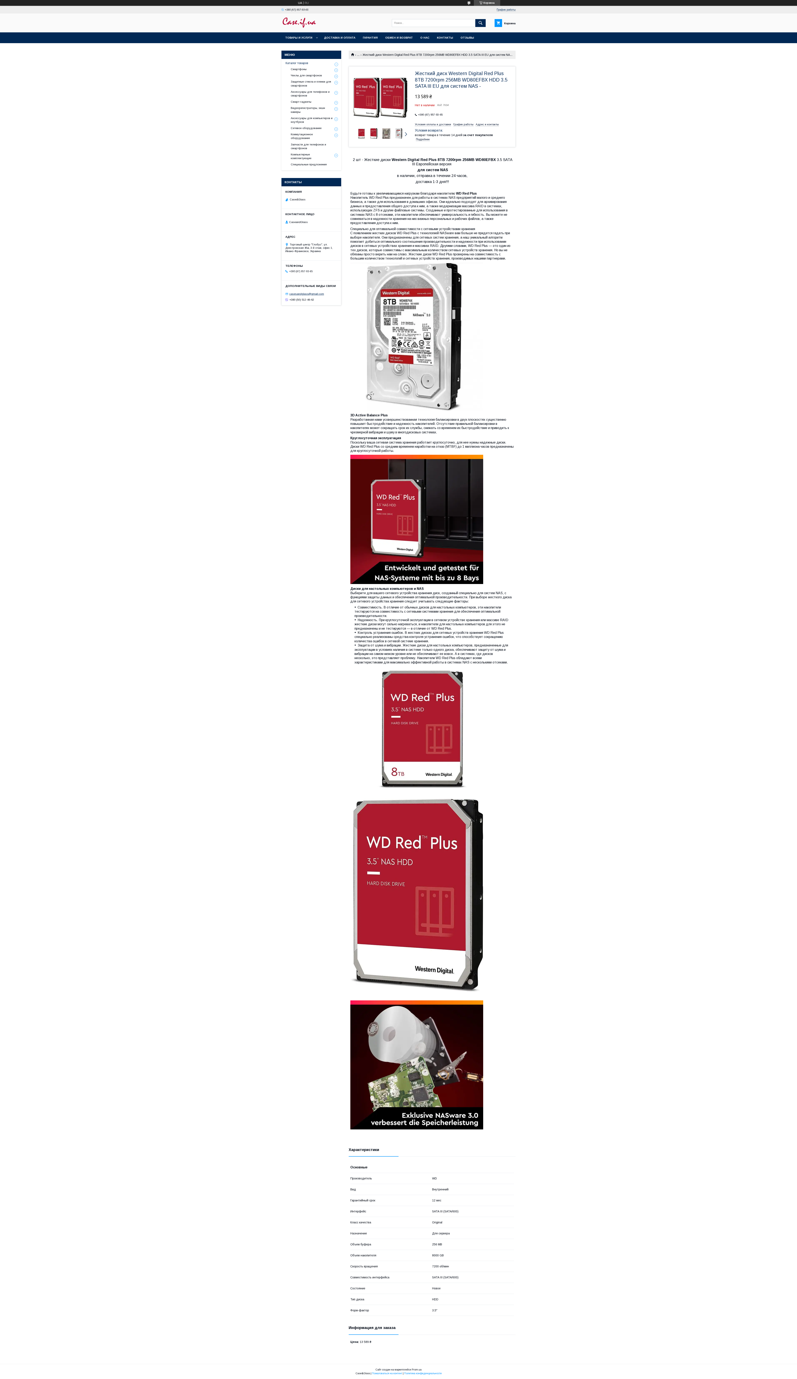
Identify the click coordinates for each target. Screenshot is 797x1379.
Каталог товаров (297, 63)
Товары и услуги (298, 37)
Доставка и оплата (339, 37)
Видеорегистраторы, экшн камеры (308, 109)
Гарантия (370, 37)
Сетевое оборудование (306, 128)
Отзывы (467, 37)
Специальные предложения (309, 164)
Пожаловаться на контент (387, 1373)
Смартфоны (299, 69)
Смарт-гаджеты (301, 101)
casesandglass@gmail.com (306, 293)
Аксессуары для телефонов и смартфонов (310, 93)
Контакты (445, 37)
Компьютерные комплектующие (301, 156)
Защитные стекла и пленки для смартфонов (311, 83)
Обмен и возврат (399, 37)
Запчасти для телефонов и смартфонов (308, 146)
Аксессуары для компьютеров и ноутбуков (311, 120)
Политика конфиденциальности (423, 1373)
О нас (424, 37)
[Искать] (480, 23)
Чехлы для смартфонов (306, 75)
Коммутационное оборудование (302, 136)
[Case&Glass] (299, 27)
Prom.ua (417, 1369)
